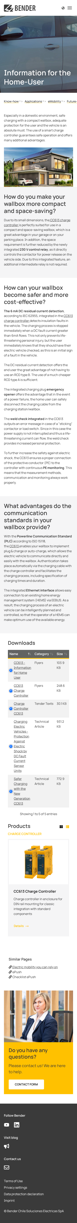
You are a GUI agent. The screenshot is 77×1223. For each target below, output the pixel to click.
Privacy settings (15, 1187)
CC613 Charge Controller (21, 690)
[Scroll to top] (68, 1214)
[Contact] (9, 1167)
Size (60, 654)
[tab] (62, 827)
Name (13, 654)
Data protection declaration (24, 1194)
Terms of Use (13, 1181)
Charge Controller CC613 (21, 708)
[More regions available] (63, 8)
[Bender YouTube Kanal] (9, 1125)
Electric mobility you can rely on (35, 967)
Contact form (26, 1084)
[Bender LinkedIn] (19, 1125)
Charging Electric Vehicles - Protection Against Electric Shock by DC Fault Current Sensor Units (21, 746)
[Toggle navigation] (69, 8)
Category (42, 654)
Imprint (9, 1200)
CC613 (14, 546)
